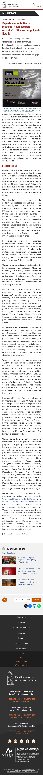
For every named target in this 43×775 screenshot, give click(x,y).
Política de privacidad (21, 665)
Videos (22, 638)
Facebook (30, 606)
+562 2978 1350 (29, 699)
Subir (4, 599)
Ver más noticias (8, 553)
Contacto (21, 653)
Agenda (23, 622)
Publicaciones (22, 644)
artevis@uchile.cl (21, 733)
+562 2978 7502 (29, 731)
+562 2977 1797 (29, 715)
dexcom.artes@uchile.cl (21, 701)
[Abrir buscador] (34, 5)
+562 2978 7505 (14, 731)
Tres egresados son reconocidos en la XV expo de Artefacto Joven (28, 582)
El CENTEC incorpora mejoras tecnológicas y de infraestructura (28, 559)
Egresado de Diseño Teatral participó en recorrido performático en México (29, 570)
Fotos (22, 633)
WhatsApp (39, 606)
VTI (20, 770)
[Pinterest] (33, 741)
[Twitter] (21, 741)
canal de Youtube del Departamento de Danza (21, 497)
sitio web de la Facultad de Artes (19, 501)
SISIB (16, 770)
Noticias (9, 13)
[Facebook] (27, 741)
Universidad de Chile (28, 770)
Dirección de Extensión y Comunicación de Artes (22, 772)
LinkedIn (34, 606)
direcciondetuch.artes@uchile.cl (21, 717)
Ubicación (21, 657)
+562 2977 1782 (14, 715)
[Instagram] (9, 741)
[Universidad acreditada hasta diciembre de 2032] (21, 755)
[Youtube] (15, 741)
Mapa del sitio (21, 661)
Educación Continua (23, 628)
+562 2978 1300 (14, 699)
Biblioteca (23, 649)
